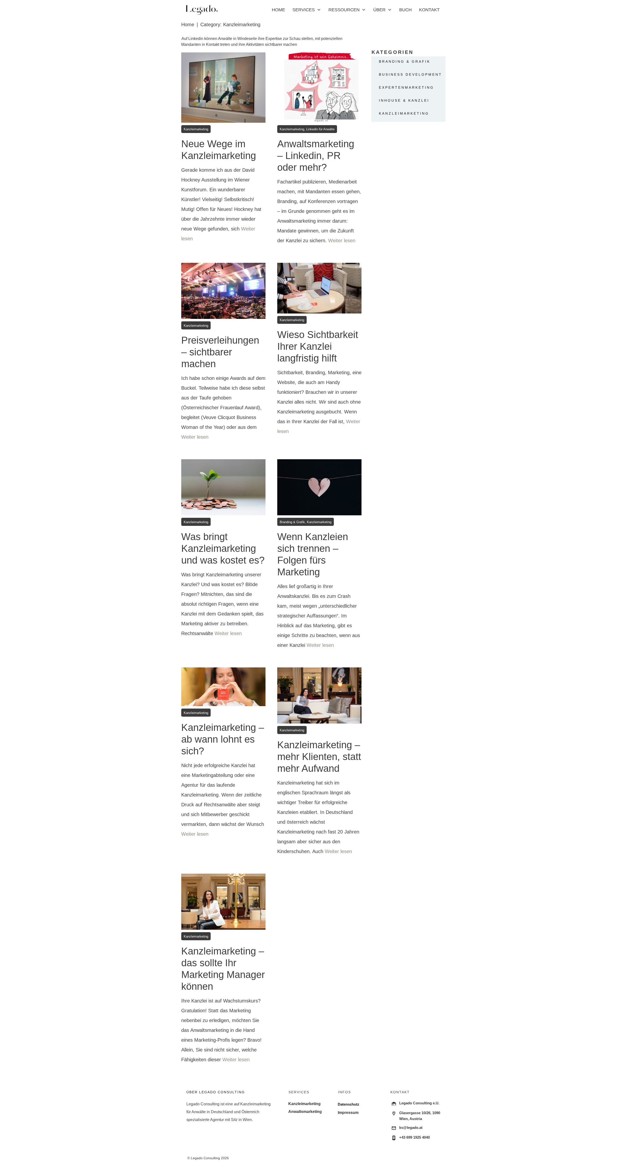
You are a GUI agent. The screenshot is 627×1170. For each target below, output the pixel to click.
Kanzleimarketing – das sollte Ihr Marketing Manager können (223, 974)
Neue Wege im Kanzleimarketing (223, 153)
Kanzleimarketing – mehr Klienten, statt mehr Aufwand (319, 766)
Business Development (410, 74)
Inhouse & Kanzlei (404, 100)
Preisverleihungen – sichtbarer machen (223, 357)
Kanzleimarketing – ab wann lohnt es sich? (223, 766)
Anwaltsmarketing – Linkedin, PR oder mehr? (319, 153)
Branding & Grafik (404, 61)
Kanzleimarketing (404, 113)
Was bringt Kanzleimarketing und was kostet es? (223, 559)
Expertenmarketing (406, 87)
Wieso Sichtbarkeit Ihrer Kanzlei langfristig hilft (319, 357)
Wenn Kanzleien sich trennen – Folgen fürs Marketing (319, 559)
